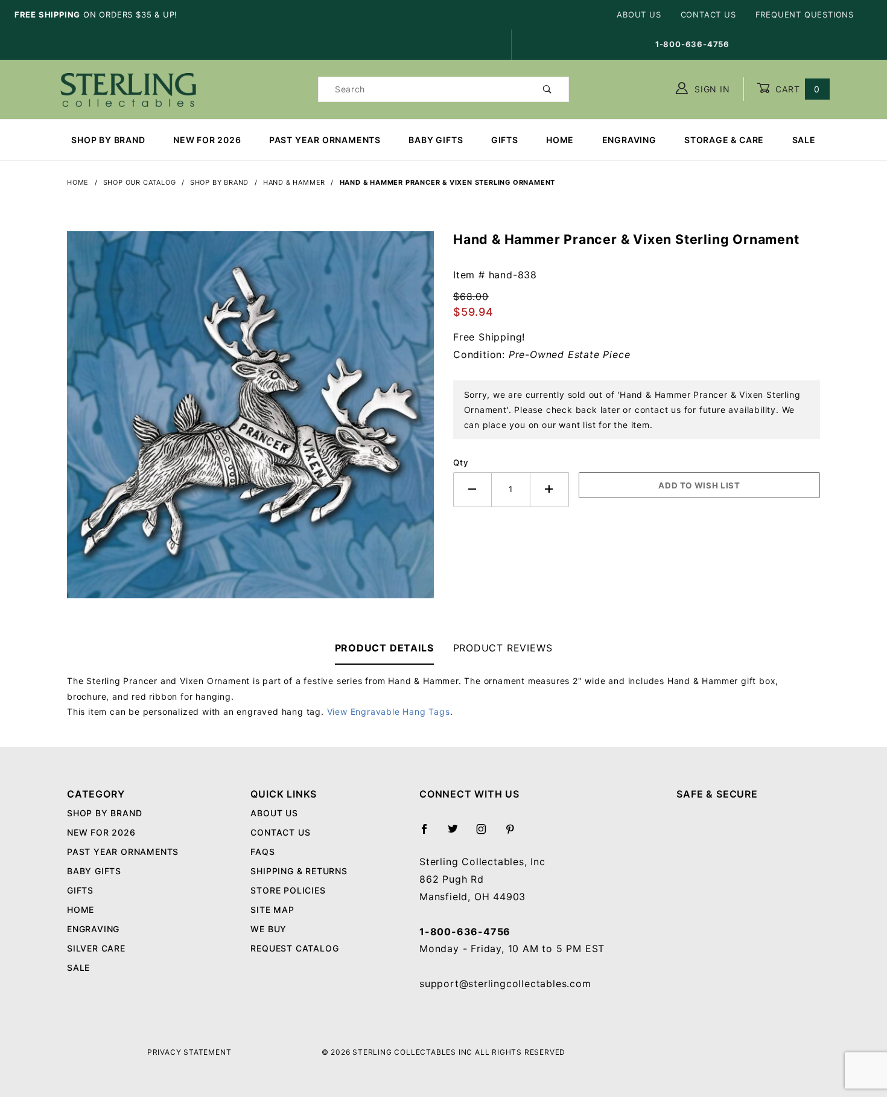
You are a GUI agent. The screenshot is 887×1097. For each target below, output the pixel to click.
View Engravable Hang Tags (388, 711)
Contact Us (708, 14)
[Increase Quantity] (549, 489)
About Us (639, 14)
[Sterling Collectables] (128, 88)
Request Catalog (294, 948)
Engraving (629, 140)
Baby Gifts (436, 140)
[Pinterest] (515, 833)
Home (560, 140)
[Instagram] (486, 833)
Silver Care (96, 948)
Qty (460, 462)
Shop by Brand (108, 140)
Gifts (504, 140)
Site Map (272, 909)
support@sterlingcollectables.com (505, 983)
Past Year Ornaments (325, 140)
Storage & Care (724, 140)
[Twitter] (458, 833)
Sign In (710, 89)
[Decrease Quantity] (472, 489)
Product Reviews (503, 648)
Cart (796, 89)
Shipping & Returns (298, 871)
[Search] (547, 89)
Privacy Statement (189, 1052)
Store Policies (287, 890)
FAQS (262, 851)
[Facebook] (429, 833)
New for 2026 (207, 140)
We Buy (268, 929)
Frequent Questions (804, 14)
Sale (804, 140)
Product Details (384, 648)
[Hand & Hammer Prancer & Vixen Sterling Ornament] (250, 421)
